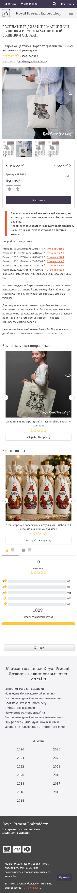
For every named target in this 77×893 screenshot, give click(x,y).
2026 (20, 749)
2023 (56, 757)
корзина (68, 4)
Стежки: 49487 (55, 261)
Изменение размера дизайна (25, 712)
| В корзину (38, 437)
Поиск (41, 648)
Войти (12, 4)
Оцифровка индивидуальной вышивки (32, 722)
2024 (20, 757)
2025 (56, 749)
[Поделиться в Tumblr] (17, 189)
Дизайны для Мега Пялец (32, 61)
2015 (56, 792)
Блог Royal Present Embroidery (25, 703)
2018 (20, 783)
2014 (20, 800)
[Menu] (71, 13)
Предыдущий (16, 165)
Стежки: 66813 (55, 269)
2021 (56, 766)
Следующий (61, 165)
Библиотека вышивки (20, 708)
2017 (56, 783)
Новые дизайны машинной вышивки (30, 693)
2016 (20, 792)
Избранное (30, 3)
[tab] (10, 551)
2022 (20, 766)
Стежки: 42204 (55, 257)
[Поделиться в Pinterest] (9, 189)
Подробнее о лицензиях (17, 241)
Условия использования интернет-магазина (35, 727)
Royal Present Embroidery (38, 13)
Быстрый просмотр (38, 386)
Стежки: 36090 (55, 253)
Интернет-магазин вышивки (24, 688)
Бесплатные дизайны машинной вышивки (34, 698)
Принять (64, 877)
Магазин (7, 61)
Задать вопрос (29, 56)
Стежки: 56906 (55, 265)
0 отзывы (38, 568)
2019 (56, 774)
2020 (20, 774)
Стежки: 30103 (55, 249)
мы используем (31, 887)
